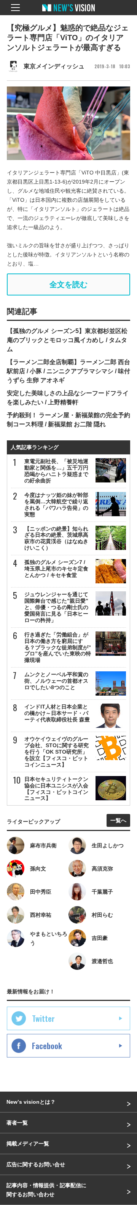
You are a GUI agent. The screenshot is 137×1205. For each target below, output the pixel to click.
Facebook (47, 1045)
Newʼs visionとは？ (31, 1102)
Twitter (43, 1018)
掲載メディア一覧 (27, 1144)
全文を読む (68, 284)
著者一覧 (17, 1123)
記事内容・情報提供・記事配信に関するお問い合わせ (46, 1189)
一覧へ (118, 820)
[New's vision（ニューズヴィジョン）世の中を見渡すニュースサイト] (68, 13)
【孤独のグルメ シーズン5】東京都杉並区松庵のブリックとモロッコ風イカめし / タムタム (67, 340)
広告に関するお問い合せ (35, 1164)
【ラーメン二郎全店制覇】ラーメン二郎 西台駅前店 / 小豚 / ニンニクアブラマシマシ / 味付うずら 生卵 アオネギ (68, 371)
